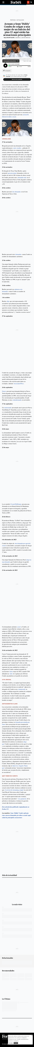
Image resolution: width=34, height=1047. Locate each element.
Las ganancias (22, 799)
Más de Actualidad (9, 875)
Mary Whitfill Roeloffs (9, 37)
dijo (8, 301)
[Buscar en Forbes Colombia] (31, 2)
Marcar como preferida (17, 79)
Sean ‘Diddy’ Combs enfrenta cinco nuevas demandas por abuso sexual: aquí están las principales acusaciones (16, 815)
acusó (19, 627)
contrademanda (16, 400)
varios (15, 148)
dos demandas (16, 192)
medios (19, 148)
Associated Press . (19, 384)
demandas (18, 254)
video (11, 674)
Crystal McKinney (16, 504)
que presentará (12, 173)
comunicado (21, 689)
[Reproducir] (5, 65)
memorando (7, 408)
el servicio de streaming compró (14, 790)
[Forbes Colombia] (16, 2)
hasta (11, 671)
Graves (4, 391)
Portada (12, 20)
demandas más (22, 177)
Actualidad (20, 20)
